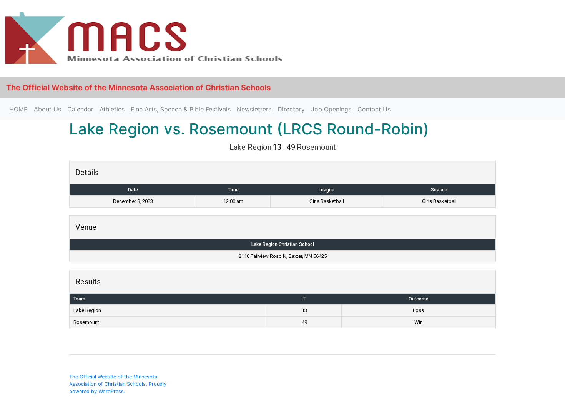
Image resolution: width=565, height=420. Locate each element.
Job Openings (331, 109)
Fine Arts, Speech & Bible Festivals (181, 109)
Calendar (80, 109)
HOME (18, 109)
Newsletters (254, 109)
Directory (291, 109)
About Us (47, 109)
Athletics (112, 109)
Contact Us (374, 109)
